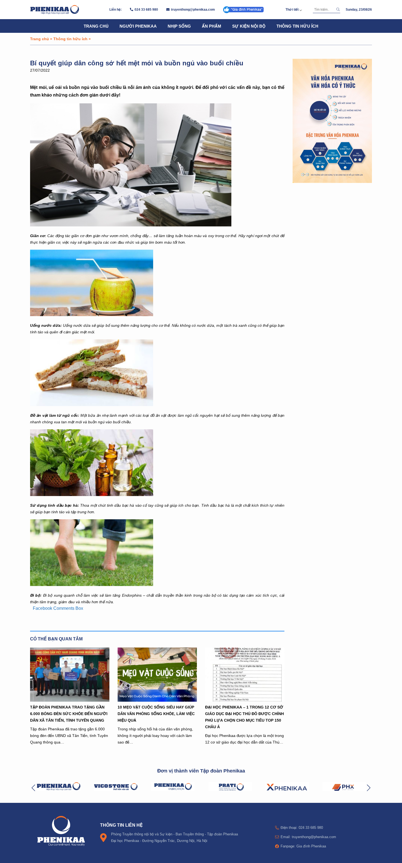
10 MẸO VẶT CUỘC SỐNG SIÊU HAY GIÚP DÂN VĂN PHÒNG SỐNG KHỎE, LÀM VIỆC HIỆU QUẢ (156, 713)
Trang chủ (96, 26)
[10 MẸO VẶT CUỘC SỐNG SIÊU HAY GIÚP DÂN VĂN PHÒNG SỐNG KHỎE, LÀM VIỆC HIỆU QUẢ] (157, 675)
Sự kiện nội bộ (249, 26)
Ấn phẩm (211, 26)
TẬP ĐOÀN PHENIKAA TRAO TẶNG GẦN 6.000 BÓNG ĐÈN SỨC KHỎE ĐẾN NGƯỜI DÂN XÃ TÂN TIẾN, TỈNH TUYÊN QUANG (68, 713)
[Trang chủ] (54, 9)
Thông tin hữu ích (297, 26)
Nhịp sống (179, 26)
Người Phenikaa (138, 26)
